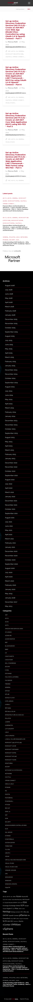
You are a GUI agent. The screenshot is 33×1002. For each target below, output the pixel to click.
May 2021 (8, 530)
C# (17, 51)
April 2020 (9, 577)
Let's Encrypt (9, 728)
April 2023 (8, 446)
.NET (9, 51)
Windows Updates (11, 884)
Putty (11, 918)
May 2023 (8, 442)
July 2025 (8, 340)
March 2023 (9, 450)
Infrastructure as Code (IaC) (14, 715)
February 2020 (10, 585)
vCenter (7, 924)
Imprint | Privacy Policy (22, 999)
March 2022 (9, 492)
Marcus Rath (13, 42)
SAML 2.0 (7, 811)
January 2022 (10, 496)
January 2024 (10, 416)
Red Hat (7, 808)
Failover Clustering (11, 677)
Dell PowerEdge (10, 663)
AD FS (13, 51)
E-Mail (7, 670)
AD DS (9, 198)
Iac (13, 908)
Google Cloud (9, 697)
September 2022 (11, 475)
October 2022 (10, 471)
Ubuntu (7, 853)
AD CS (5, 198)
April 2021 (8, 534)
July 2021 (8, 522)
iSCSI (20, 908)
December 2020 (11, 551)
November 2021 (11, 505)
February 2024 (10, 412)
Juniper (7, 722)
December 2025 (11, 319)
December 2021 (11, 501)
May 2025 (8, 349)
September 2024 (11, 383)
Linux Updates (9, 735)
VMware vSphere (10, 870)
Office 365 (26, 912)
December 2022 (11, 463)
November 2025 (11, 323)
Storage (8, 835)
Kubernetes (9, 725)
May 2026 (8, 298)
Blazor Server (10, 646)
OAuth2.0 (9, 56)
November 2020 (11, 556)
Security (12, 239)
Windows (8, 880)
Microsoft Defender (11, 749)
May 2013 (8, 606)
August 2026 (10, 285)
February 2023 (10, 454)
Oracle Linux (9, 784)
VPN (6, 873)
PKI (6, 790)
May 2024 (8, 399)
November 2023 (11, 425)
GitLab (7, 694)
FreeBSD (7, 684)
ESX (21, 902)
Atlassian (8, 632)
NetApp (7, 766)
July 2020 (8, 572)
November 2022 (11, 467)
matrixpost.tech (20, 9)
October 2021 (10, 509)
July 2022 (8, 484)
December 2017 (11, 602)
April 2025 (8, 353)
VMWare (16, 924)
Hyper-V (7, 704)
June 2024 (9, 395)
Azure (18, 896)
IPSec (16, 908)
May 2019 (8, 593)
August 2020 (10, 568)
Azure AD (25, 896)
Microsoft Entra (13, 201)
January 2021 (10, 547)
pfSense (5, 239)
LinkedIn (17, 251)
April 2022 (8, 488)
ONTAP (5, 915)
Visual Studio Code (11, 866)
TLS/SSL (7, 849)
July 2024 (8, 391)
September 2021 (11, 513)
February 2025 (10, 361)
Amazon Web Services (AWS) (14, 628)
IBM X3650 (8, 708)
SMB (8, 921)
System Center (10, 842)
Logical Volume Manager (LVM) (15, 739)
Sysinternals (9, 839)
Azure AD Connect (7, 899)
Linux (18, 237)
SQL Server (8, 832)
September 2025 (11, 332)
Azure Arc (8, 635)
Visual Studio (10, 103)
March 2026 (9, 307)
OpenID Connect (18, 56)
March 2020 (9, 581)
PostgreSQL (9, 797)
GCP (22, 905)
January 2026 (10, 315)
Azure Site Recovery (17, 899)
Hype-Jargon (9, 701)
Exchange (8, 673)
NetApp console (15, 912)
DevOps (7, 666)
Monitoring (9, 763)
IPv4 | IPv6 (12, 237)
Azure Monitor (10, 639)
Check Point (9, 659)
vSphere (8, 928)
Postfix (7, 794)
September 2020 (11, 564)
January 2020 (10, 589)
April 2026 (9, 302)
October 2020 (10, 560)
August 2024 (10, 387)
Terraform (8, 846)
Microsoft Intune (11, 756)
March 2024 (9, 408)
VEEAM (7, 856)
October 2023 (10, 429)
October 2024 (10, 378)
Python (7, 804)
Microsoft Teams (10, 760)
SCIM (6, 818)
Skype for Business (23, 918)
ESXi (25, 902)
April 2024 (8, 404)
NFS (21, 912)
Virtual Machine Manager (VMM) (15, 860)
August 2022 (9, 480)
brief (6, 649)
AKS (11, 896)
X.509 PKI (7, 887)
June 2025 (9, 344)
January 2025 (10, 366)
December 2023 (11, 420)
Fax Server (8, 680)
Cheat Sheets (9, 656)
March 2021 (9, 539)
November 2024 (11, 374)
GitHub (7, 690)
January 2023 (10, 458)
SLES (17, 239)
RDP (14, 918)
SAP (6, 815)
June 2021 (9, 526)
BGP (6, 642)
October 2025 (10, 328)
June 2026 (9, 294)
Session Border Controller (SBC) (16, 825)
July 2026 (8, 290)
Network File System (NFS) (13, 770)
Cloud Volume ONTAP (11, 902)
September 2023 (11, 433)
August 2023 (10, 437)
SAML (17, 918)
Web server (9, 877)
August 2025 (10, 336)
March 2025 (9, 357)
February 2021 (10, 543)
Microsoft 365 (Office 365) (14, 54)
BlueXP (27, 899)
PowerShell (9, 801)
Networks (24, 237)
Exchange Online (14, 905)
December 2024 (11, 370)
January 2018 (10, 598)
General (21, 51)
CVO (18, 902)
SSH (11, 921)
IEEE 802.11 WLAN (10, 711)
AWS (14, 896)
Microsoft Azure (17, 220)
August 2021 (9, 518)
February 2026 (10, 311)
